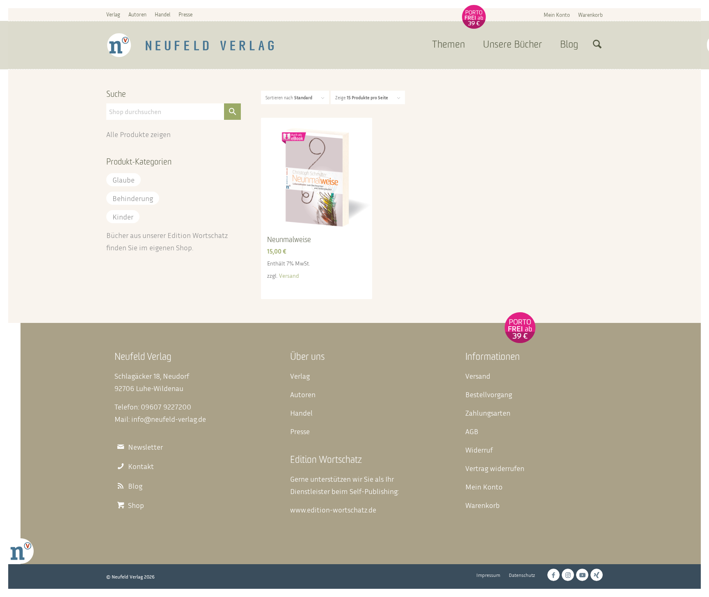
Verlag (113, 14)
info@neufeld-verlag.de (168, 418)
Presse (185, 14)
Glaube (123, 179)
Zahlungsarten (487, 412)
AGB (471, 431)
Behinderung (132, 198)
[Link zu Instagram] (568, 575)
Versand (289, 275)
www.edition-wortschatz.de (333, 509)
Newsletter (145, 447)
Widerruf (479, 449)
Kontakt (141, 466)
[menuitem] (557, 14)
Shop (184, 247)
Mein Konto (557, 14)
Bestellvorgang (488, 394)
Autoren (137, 14)
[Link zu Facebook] (553, 575)
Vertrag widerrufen (494, 468)
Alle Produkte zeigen (138, 134)
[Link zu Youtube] (582, 575)
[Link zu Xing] (596, 575)
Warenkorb (590, 14)
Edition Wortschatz (197, 235)
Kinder (122, 216)
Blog (135, 486)
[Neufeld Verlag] (190, 45)
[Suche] (597, 45)
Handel (162, 14)
